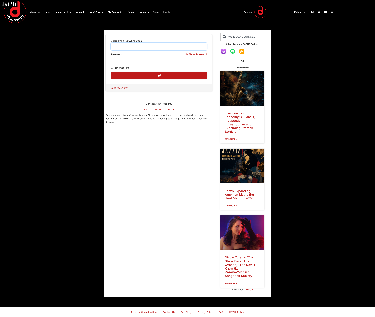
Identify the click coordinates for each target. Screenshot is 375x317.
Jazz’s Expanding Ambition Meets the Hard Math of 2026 (239, 194)
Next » (249, 289)
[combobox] (242, 37)
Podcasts (80, 12)
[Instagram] (332, 12)
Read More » (231, 139)
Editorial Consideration (144, 312)
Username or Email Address (126, 41)
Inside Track (61, 12)
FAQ (221, 312)
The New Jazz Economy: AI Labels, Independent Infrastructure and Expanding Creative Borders (240, 122)
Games (131, 12)
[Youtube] (325, 12)
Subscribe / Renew (149, 12)
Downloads (249, 12)
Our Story (186, 312)
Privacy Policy (205, 312)
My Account (114, 12)
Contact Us (168, 312)
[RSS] (243, 51)
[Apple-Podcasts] (225, 51)
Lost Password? (119, 87)
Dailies (47, 12)
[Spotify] (234, 51)
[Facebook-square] (312, 12)
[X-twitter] (319, 12)
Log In (166, 12)
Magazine (35, 12)
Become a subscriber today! (158, 109)
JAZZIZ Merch (96, 12)
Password (116, 54)
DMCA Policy (236, 312)
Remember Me (121, 68)
